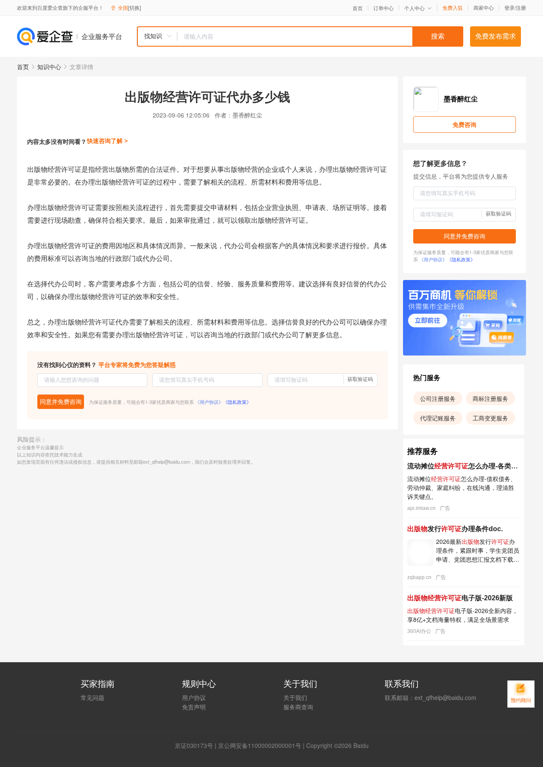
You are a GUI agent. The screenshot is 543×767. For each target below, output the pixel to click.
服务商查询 (298, 707)
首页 (358, 8)
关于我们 (295, 697)
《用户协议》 (209, 401)
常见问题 (92, 697)
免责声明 (194, 707)
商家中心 (483, 7)
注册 (521, 7)
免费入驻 (452, 7)
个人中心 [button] (414, 7)
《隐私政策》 (237, 401)
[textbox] (320, 36)
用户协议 (194, 697)
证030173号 (197, 745)
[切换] (134, 7)
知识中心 (49, 67)
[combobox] (300, 36)
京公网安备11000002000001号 (259, 745)
